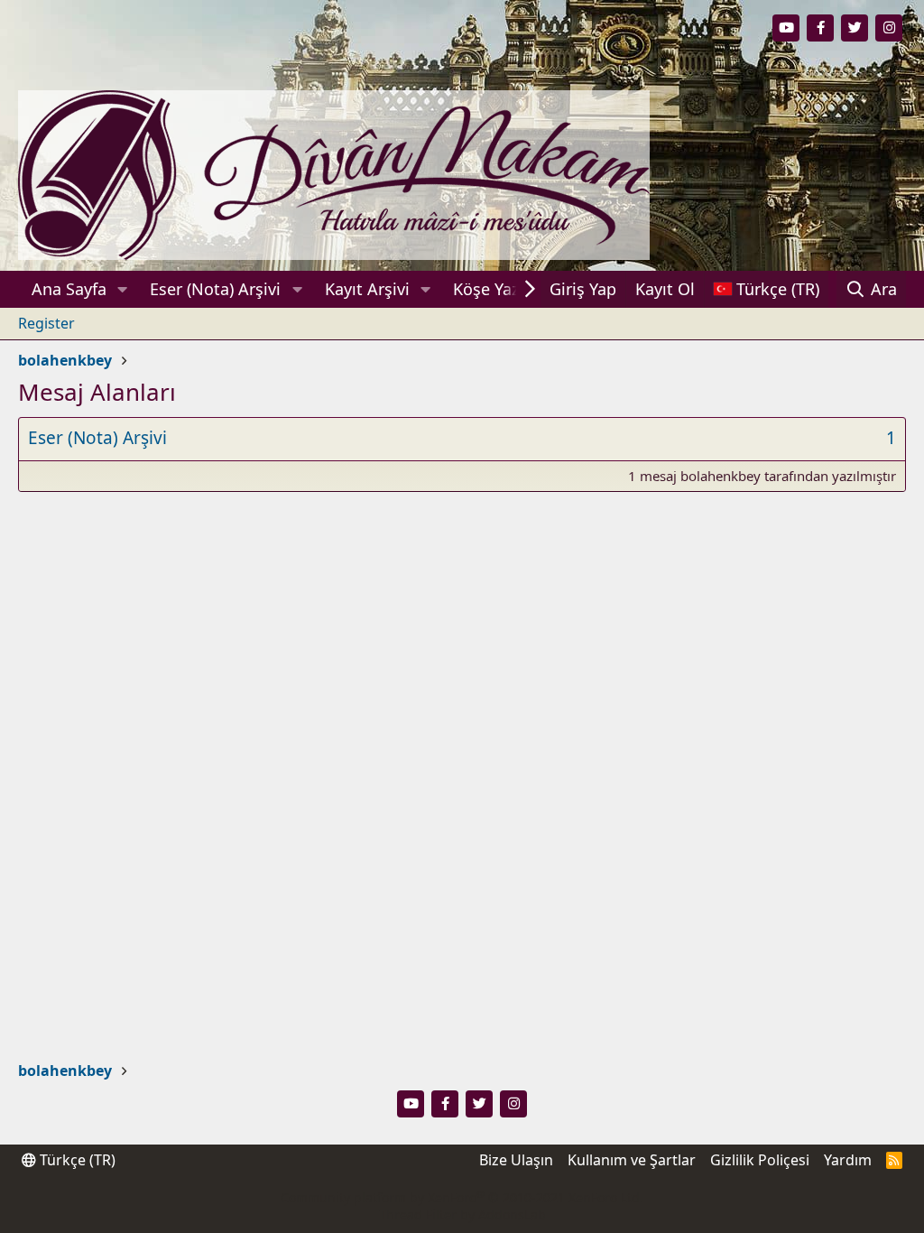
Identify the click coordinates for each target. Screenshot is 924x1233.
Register (46, 323)
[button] (122, 289)
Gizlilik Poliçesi (759, 1160)
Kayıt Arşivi (367, 289)
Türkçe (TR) (76, 1160)
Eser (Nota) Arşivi (215, 289)
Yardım (848, 1160)
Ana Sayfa (69, 289)
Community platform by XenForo (462, 1197)
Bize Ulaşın (516, 1160)
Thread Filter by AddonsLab (462, 1214)
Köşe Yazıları (500, 289)
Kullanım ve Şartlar (632, 1160)
